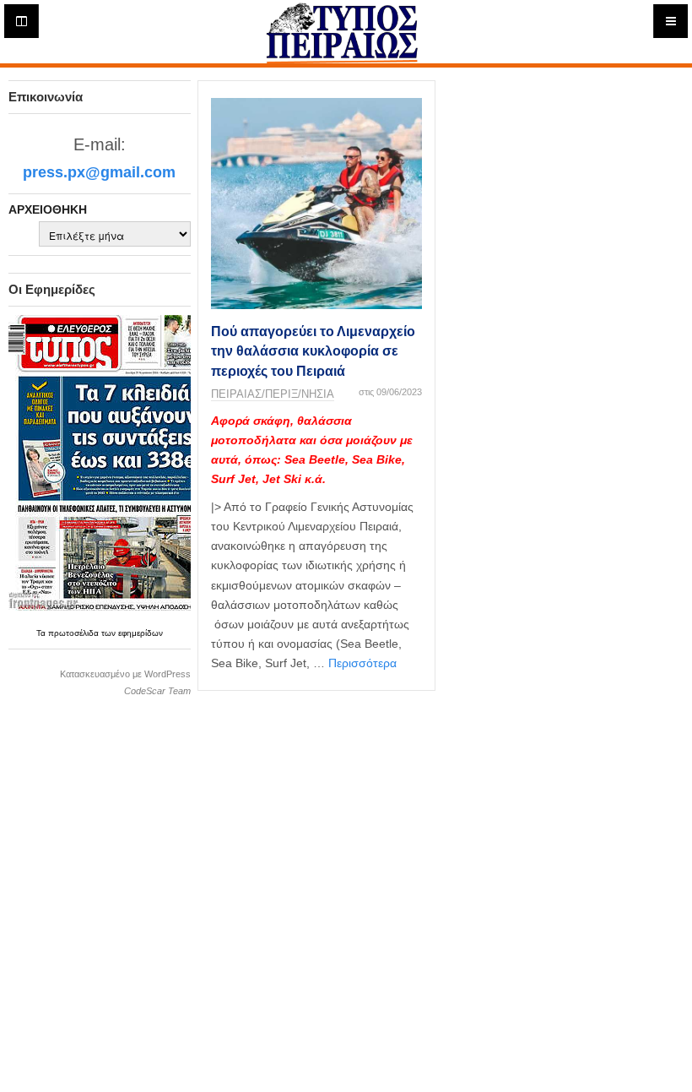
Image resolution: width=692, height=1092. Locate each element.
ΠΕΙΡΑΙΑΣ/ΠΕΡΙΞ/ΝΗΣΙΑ (272, 394)
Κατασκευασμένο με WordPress (125, 674)
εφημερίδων (140, 633)
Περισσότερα (362, 663)
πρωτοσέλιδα (74, 633)
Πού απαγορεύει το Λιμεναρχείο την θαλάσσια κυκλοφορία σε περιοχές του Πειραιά (313, 351)
